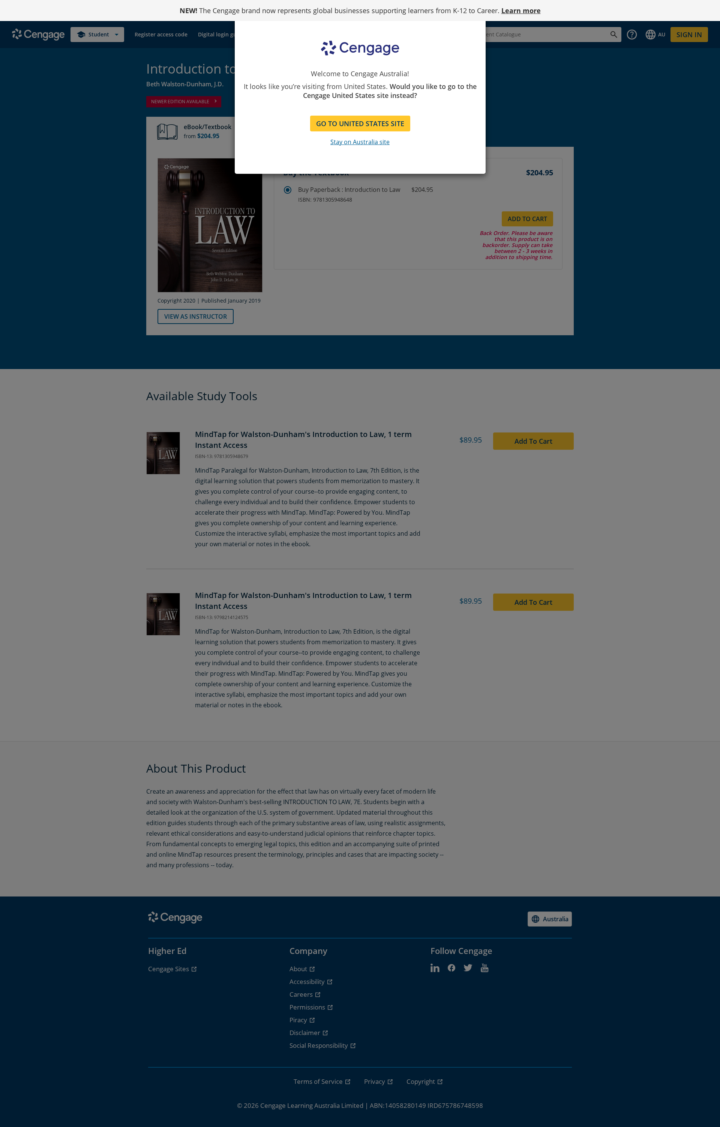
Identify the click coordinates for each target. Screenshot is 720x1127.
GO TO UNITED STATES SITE (360, 123)
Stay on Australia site (360, 142)
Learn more (521, 10)
